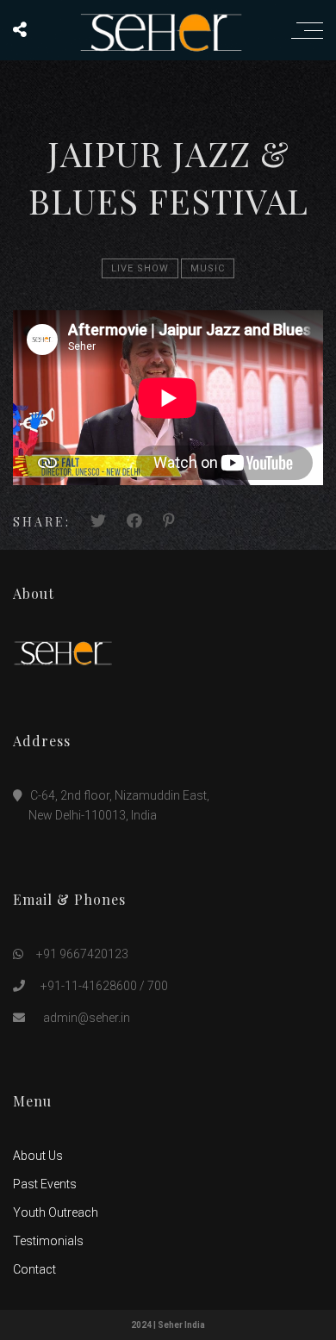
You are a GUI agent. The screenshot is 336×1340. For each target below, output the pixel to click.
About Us (38, 1155)
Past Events (45, 1184)
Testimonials (48, 1241)
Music (207, 268)
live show (140, 268)
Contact (34, 1269)
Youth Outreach (55, 1212)
